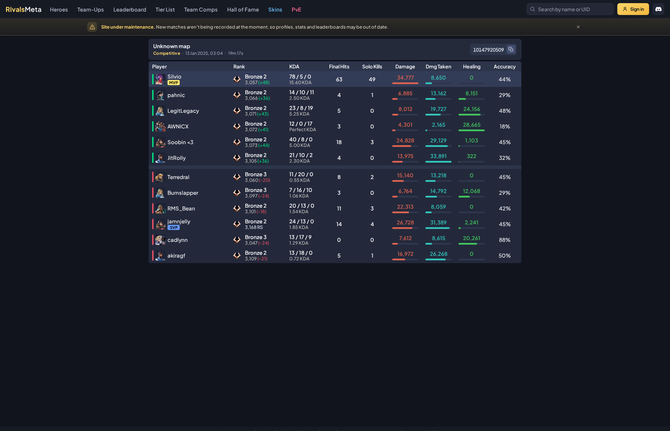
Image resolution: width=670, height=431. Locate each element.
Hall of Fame (243, 9)
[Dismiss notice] (578, 26)
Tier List (165, 9)
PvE (296, 9)
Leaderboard (129, 9)
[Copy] (511, 49)
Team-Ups (90, 9)
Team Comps (201, 9)
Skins (275, 9)
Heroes (59, 9)
